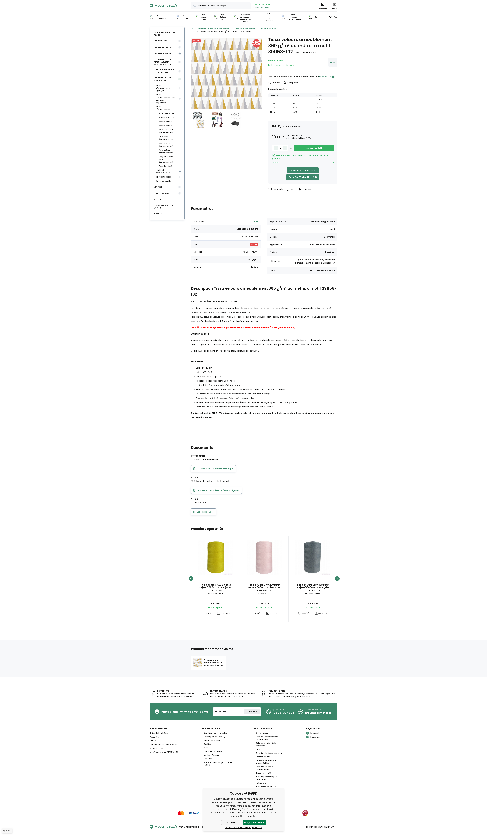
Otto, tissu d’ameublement (166, 137)
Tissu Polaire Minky (163, 53)
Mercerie (158, 187)
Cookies (207, 744)
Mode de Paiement (212, 755)
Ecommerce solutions (316, 827)
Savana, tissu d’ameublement (166, 151)
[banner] (167, 5)
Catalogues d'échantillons (303, 177)
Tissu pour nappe (163, 177)
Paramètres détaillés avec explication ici (243, 827)
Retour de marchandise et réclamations (267, 738)
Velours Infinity (165, 121)
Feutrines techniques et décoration (164, 71)
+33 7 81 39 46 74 (262, 4)
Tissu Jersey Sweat (163, 47)
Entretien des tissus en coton (269, 753)
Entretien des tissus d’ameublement (264, 768)
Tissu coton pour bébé (266, 787)
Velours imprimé (268, 28)
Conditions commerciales (215, 733)
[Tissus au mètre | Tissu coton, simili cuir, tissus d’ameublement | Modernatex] (192, 28)
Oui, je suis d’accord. (254, 822)
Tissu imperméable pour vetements (266, 778)
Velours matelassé (167, 117)
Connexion (252, 712)
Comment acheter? (213, 751)
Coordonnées (262, 733)
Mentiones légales (212, 740)
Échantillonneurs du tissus (164, 33)
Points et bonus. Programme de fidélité (218, 763)
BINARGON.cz (331, 827)
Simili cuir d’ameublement (163, 171)
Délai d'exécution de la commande (266, 744)
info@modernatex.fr (261, 7)
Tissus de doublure (164, 181)
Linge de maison (161, 193)
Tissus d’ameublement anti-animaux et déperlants (166, 98)
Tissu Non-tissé (165, 166)
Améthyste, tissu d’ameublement (166, 131)
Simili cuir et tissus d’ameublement (214, 28)
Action (157, 199)
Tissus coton (160, 41)
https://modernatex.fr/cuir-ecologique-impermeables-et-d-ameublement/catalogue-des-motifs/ (243, 327)
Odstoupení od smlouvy (214, 736)
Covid (258, 749)
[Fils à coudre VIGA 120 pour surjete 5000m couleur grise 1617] (312, 557)
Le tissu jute (261, 783)
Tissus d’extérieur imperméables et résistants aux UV (162, 62)
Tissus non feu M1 (263, 773)
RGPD (206, 747)
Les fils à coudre (263, 756)
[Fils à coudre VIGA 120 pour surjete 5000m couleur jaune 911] (215, 557)
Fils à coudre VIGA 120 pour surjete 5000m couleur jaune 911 (215, 586)
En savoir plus (325, 76)
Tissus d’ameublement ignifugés (163, 88)
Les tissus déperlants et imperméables (266, 761)
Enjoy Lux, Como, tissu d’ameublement (166, 159)
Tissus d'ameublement (245, 28)
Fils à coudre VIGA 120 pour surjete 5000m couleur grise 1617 (313, 586)
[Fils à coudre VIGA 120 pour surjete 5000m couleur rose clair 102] (264, 557)
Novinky (158, 214)
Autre (332, 62)
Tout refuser (231, 822)
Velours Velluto (165, 125)
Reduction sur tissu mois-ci (164, 206)
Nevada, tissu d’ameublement (166, 144)
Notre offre (209, 758)
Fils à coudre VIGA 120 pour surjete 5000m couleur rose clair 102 (264, 586)
